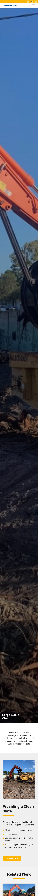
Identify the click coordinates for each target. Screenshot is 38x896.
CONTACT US (12, 858)
